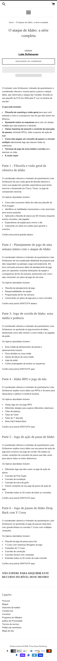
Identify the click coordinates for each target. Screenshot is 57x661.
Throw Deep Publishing (38, 646)
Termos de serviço (10, 624)
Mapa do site (8, 631)
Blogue (5, 604)
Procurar (6, 601)
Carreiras (6, 614)
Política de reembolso (11, 627)
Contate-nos (7, 611)
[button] (28, 70)
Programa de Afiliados (12, 617)
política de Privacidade (12, 621)
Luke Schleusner (28, 54)
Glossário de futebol (11, 607)
